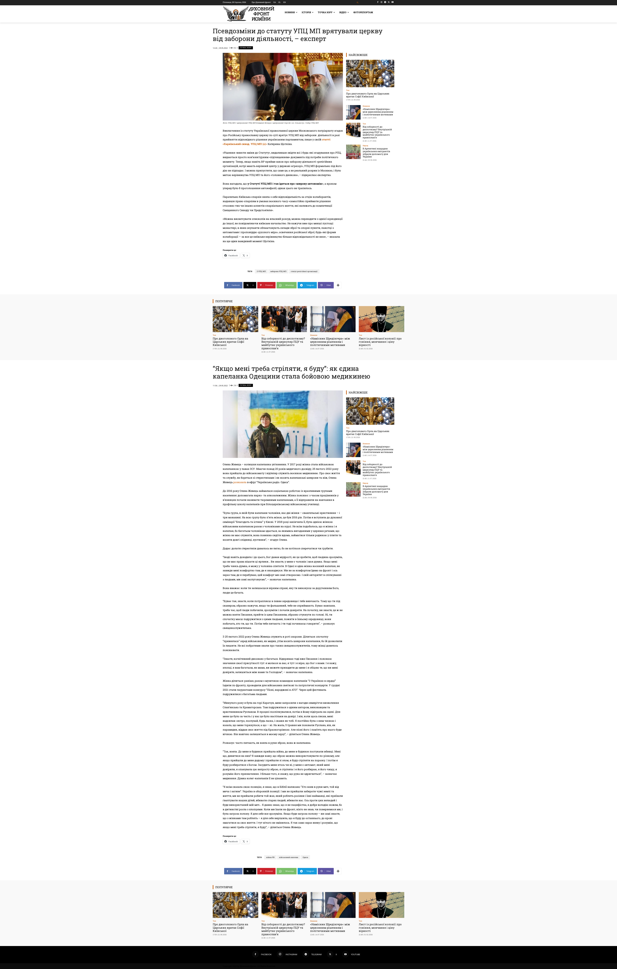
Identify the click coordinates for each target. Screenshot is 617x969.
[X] (389, 2)
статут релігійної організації (304, 271)
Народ (365, 145)
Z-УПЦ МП (261, 271)
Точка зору (246, 48)
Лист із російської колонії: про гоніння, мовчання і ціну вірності (380, 342)
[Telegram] (385, 2)
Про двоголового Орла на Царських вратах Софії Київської (367, 95)
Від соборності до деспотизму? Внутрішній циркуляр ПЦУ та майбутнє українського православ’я (377, 132)
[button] (357, 2)
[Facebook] (378, 2)
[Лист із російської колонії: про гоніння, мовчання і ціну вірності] (381, 319)
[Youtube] (392, 2)
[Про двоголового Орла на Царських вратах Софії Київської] (370, 73)
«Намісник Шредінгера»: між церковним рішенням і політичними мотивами (378, 111)
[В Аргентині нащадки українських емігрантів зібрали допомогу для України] (353, 152)
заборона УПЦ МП (278, 271)
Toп (347, 90)
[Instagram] (381, 2)
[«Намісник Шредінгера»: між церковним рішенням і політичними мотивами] (353, 112)
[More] (338, 285)
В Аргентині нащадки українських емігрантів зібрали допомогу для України (376, 152)
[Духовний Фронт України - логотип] (249, 13)
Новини (366, 106)
